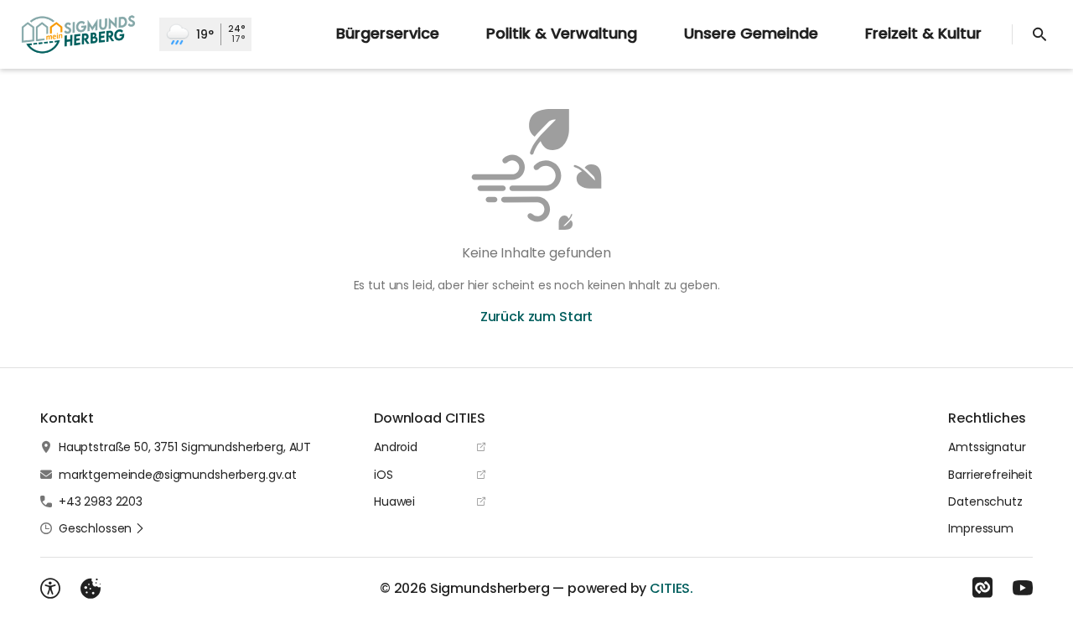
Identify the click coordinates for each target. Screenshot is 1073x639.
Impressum (980, 528)
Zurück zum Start (536, 316)
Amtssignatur (986, 447)
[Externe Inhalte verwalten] (90, 589)
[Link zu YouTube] (1023, 588)
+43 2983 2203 (101, 501)
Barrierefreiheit (990, 474)
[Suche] (1039, 34)
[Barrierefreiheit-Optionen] (50, 589)
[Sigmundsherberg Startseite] (79, 34)
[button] (102, 528)
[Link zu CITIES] (982, 588)
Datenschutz (985, 501)
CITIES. (671, 588)
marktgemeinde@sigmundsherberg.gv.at (178, 474)
